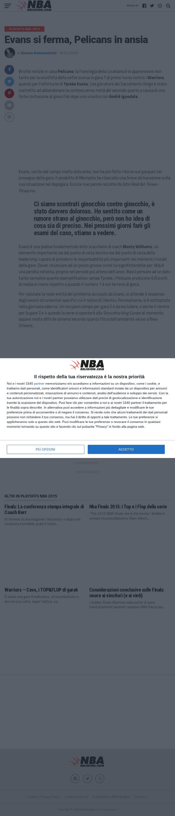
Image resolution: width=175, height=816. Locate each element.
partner (39, 383)
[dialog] (87, 408)
